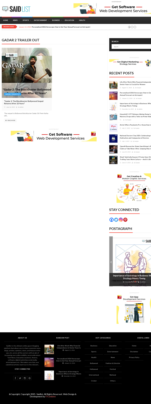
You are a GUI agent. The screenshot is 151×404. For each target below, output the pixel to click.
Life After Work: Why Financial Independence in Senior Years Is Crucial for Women (69, 348)
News (15, 20)
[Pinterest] (125, 220)
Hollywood (94, 369)
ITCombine (50, 396)
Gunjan (139, 88)
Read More (11, 120)
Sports (26, 20)
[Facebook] (111, 220)
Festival (113, 369)
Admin (21, 107)
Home (5, 20)
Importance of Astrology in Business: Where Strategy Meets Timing (68, 374)
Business (56, 20)
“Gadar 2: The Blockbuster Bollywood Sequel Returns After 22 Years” (23, 102)
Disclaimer (134, 352)
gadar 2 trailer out (12, 94)
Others (112, 381)
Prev (111, 261)
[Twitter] (116, 220)
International (94, 375)
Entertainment (40, 20)
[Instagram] (121, 220)
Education (69, 20)
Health (82, 20)
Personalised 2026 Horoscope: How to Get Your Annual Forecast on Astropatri (61, 27)
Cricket (94, 381)
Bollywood (94, 363)
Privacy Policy (134, 357)
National (113, 375)
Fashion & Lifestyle (113, 363)
